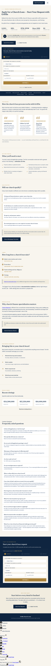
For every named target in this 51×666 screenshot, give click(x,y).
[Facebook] (1, 623)
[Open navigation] (47, 2)
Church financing (6, 307)
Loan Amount (7, 75)
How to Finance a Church (10, 330)
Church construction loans (10, 281)
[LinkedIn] (1, 628)
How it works (8, 92)
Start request (31, 94)
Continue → (25, 82)
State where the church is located (12, 61)
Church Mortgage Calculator (11, 239)
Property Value (30, 75)
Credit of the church (8, 70)
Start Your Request (39, 2)
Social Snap (11, 657)
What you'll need (16, 92)
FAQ (26, 94)
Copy (15, 662)
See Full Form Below (9, 42)
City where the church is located (12, 66)
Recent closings (20, 94)
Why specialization (37, 92)
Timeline (30, 92)
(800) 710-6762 (23, 42)
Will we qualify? (24, 92)
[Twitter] (1, 625)
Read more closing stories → (25, 409)
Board (44, 92)
